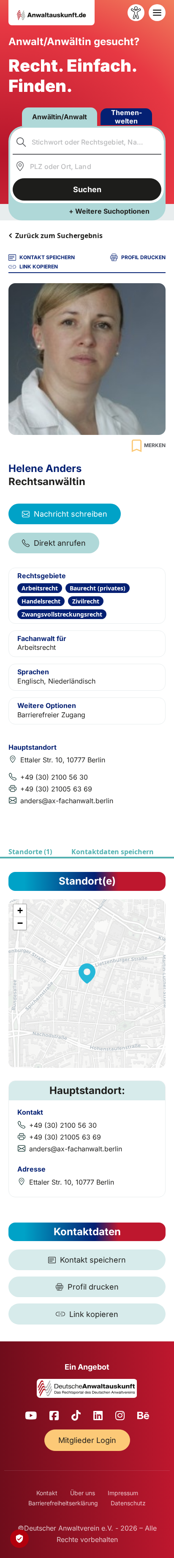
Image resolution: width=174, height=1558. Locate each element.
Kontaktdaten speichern (112, 851)
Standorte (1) (30, 851)
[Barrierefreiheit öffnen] (136, 12)
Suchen (87, 189)
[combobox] (87, 142)
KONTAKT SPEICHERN (47, 257)
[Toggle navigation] (157, 12)
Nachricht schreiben (70, 514)
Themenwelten (126, 116)
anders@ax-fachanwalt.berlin (66, 800)
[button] (87, 973)
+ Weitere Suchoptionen (109, 211)
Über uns (82, 1492)
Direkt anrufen (60, 543)
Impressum (123, 1492)
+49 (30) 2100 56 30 (54, 777)
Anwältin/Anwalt (59, 117)
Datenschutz (128, 1503)
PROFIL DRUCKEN (143, 257)
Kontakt (46, 1492)
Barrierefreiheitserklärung (63, 1503)
